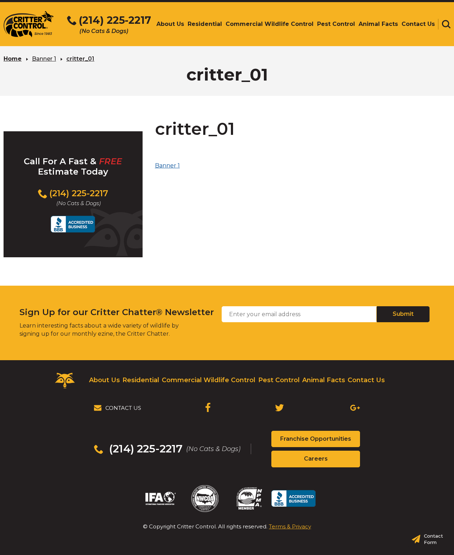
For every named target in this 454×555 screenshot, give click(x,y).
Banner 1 (44, 58)
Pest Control (279, 380)
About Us (104, 380)
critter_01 (80, 58)
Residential (140, 380)
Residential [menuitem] (205, 24)
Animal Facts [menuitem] (378, 24)
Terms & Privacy (290, 526)
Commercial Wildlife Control (208, 380)
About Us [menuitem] (170, 24)
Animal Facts (323, 380)
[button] (446, 24)
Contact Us (366, 380)
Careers (328, 461)
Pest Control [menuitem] (336, 24)
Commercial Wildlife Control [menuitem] (270, 24)
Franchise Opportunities (320, 441)
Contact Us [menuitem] (418, 24)
